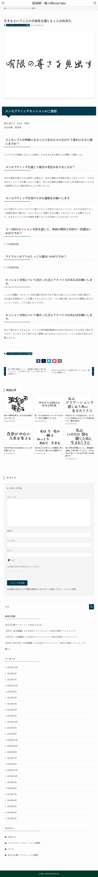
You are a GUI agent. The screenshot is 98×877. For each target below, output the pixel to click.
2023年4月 (12, 673)
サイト (9, 550)
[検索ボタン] (95, 3)
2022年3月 (12, 703)
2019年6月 (12, 800)
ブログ (11, 849)
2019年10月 (12, 776)
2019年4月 (12, 812)
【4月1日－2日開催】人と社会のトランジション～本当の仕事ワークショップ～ (41, 636)
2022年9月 (12, 691)
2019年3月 (12, 818)
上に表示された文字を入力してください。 (24, 566)
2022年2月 (12, 709)
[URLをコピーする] (60, 361)
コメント (11, 497)
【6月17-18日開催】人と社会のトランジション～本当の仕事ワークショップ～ (41, 630)
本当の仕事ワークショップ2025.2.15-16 (23, 624)
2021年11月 (12, 721)
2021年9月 (12, 727)
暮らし (8, 648)
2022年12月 (12, 685)
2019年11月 (12, 770)
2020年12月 (12, 739)
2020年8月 (12, 752)
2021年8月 (12, 733)
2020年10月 (12, 745)
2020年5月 (12, 764)
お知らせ (12, 836)
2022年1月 (12, 715)
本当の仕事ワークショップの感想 (23, 855)
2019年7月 (12, 794)
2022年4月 (12, 697)
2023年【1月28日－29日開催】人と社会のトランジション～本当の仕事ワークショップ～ (46, 642)
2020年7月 (12, 758)
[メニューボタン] (3, 3)
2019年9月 (12, 782)
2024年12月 (12, 667)
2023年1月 (12, 679)
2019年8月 (12, 788)
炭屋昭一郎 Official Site (49, 3)
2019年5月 (12, 806)
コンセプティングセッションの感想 (18, 25)
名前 (10, 530)
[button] (38, 361)
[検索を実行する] (91, 606)
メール (11, 540)
